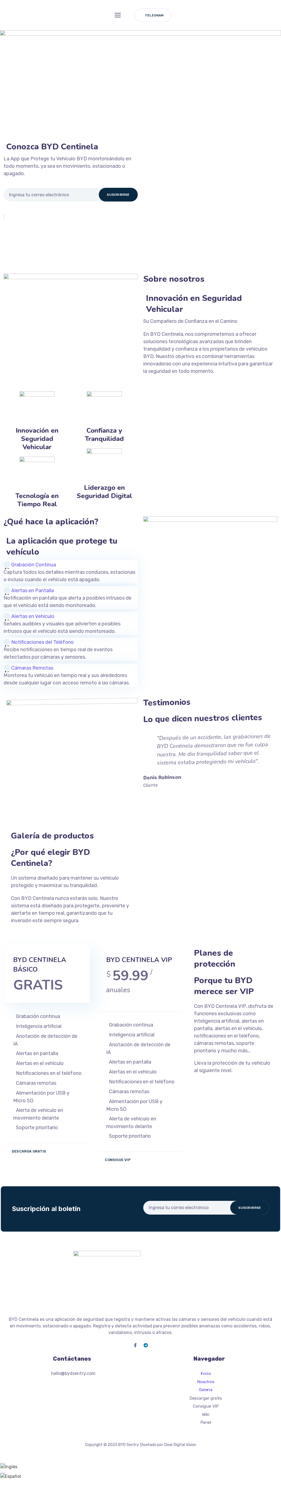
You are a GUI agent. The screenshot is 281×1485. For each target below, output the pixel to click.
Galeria (205, 1389)
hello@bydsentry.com (73, 1373)
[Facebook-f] (135, 1345)
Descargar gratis (205, 1397)
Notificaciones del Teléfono (42, 642)
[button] (71, 564)
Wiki (206, 1414)
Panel (205, 1422)
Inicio (206, 1373)
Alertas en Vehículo (32, 616)
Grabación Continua (33, 565)
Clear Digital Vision (180, 1444)
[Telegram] (146, 1345)
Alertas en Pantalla (32, 591)
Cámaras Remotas (32, 668)
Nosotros (206, 1381)
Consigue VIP (206, 1405)
